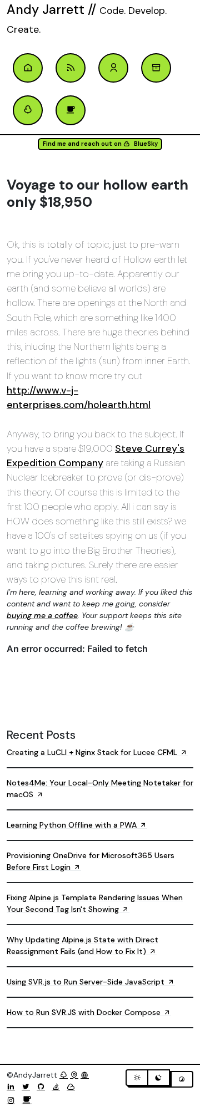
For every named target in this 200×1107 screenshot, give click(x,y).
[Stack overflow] (58, 1086)
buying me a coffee (42, 615)
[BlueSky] (73, 1086)
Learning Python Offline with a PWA (73, 825)
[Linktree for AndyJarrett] (63, 1075)
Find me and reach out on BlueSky (100, 143)
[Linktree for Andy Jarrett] (28, 110)
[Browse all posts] (156, 68)
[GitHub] (43, 1086)
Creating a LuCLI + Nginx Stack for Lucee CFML (93, 752)
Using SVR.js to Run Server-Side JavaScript (87, 982)
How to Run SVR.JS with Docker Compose (85, 1012)
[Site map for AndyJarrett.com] (74, 1075)
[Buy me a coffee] (27, 1100)
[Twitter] (28, 1086)
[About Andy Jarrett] (113, 68)
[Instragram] (13, 1100)
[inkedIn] (13, 1086)
